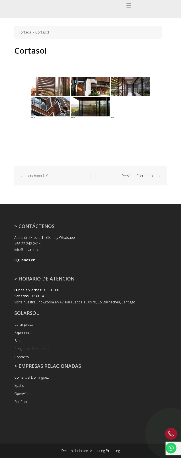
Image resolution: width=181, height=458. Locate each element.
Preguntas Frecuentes (31, 348)
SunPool (21, 401)
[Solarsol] (24, 8)
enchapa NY (38, 175)
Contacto (21, 357)
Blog (17, 340)
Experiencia (23, 332)
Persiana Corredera (137, 175)
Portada (24, 32)
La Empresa (23, 324)
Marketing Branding (104, 450)
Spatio (19, 385)
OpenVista (22, 393)
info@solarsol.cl (26, 249)
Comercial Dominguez (31, 377)
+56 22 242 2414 (27, 243)
